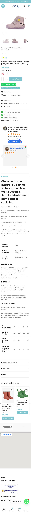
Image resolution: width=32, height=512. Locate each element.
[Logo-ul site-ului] (15, 6)
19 (7, 106)
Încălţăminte (13, 48)
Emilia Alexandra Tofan (17, 148)
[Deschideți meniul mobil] (3, 6)
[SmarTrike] (22, 427)
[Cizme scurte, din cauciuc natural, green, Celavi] (23, 393)
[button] (3, 23)
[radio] (2, 73)
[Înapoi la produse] (4, 54)
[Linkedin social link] (15, 120)
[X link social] (11, 120)
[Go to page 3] (16, 167)
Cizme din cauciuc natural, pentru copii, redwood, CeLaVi (8, 407)
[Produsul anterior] (2, 54)
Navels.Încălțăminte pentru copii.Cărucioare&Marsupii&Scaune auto (18, 129)
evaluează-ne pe (14, 141)
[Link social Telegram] (18, 120)
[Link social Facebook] (9, 120)
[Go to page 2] (15, 167)
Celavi (3, 412)
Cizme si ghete (5, 50)
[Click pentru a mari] (5, 33)
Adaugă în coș (16, 79)
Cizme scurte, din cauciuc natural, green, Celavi (22, 402)
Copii (20, 48)
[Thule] (8, 427)
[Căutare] (24, 6)
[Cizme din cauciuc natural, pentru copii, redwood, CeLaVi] (8, 395)
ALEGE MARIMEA (6, 71)
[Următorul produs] (7, 54)
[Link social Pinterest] (13, 120)
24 (9, 106)
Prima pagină (4, 48)
